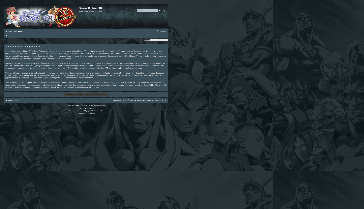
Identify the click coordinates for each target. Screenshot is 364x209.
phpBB (79, 105)
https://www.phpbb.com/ (133, 68)
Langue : (147, 40)
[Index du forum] (42, 16)
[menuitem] (20, 31)
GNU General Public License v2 (21, 66)
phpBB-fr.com (89, 108)
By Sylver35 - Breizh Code (94, 111)
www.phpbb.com (86, 66)
